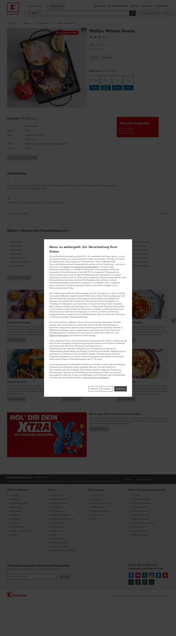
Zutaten (94, 57)
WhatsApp (151, 582)
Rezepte (26, 23)
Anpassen (107, 389)
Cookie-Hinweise (143, 596)
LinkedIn (158, 575)
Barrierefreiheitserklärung (160, 596)
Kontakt (166, 13)
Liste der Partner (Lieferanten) (96, 377)
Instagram (151, 575)
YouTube (138, 575)
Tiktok (138, 582)
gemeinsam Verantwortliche (86, 267)
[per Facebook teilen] (95, 37)
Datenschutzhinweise (128, 596)
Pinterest (165, 575)
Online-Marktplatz (35, 6)
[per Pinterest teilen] (100, 37)
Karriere (157, 13)
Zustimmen (120, 389)
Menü (34, 13)
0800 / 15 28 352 (42, 477)
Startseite (11, 23)
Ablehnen (94, 389)
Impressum (116, 596)
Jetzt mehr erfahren (99, 429)
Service (52, 489)
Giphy (144, 582)
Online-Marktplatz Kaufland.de (146, 489)
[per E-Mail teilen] (91, 37)
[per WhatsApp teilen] (104, 37)
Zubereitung (107, 57)
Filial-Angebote (56, 6)
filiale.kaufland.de (17, 489)
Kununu (131, 582)
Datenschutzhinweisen (59, 335)
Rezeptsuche (43, 23)
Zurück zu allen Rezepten (19, 278)
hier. (94, 335)
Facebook (131, 575)
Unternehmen (146, 13)
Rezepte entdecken (16, 340)
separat (66, 267)
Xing (144, 575)
